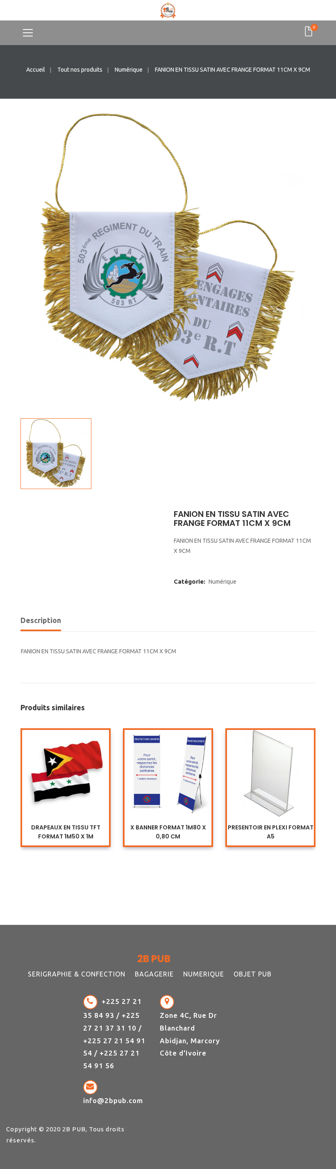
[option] (168, 258)
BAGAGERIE (154, 974)
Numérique (129, 69)
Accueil (35, 69)
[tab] (43, 622)
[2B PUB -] (168, 10)
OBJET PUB (253, 974)
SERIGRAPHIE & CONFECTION (76, 974)
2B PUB (74, 1129)
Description (40, 620)
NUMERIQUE (203, 974)
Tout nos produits (79, 69)
